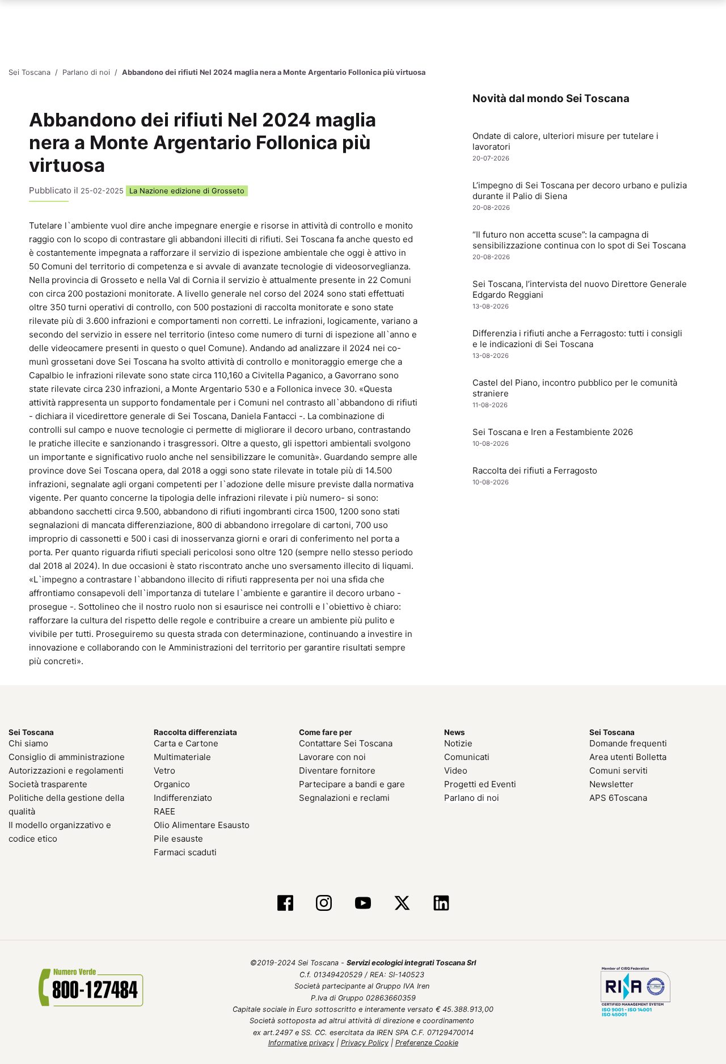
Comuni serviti (618, 770)
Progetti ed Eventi (480, 784)
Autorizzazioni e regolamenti (66, 770)
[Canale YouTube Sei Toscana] (363, 904)
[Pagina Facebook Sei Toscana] (285, 904)
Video (455, 770)
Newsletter (611, 784)
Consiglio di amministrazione (67, 756)
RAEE (164, 811)
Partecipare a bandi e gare (352, 784)
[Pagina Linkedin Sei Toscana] (441, 904)
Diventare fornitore (337, 770)
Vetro (164, 770)
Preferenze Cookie (426, 1042)
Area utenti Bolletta (627, 756)
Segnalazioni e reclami (344, 797)
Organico (172, 784)
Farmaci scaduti (185, 852)
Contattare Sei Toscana (345, 743)
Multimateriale (182, 756)
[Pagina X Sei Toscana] (402, 904)
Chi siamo (28, 743)
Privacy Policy (365, 1042)
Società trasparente (48, 784)
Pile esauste (178, 838)
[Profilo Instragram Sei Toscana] (324, 904)
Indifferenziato (183, 797)
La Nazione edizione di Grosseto (186, 191)
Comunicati (466, 756)
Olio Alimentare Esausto (202, 825)
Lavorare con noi (332, 756)
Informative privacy (301, 1042)
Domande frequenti (628, 743)
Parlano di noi (471, 797)
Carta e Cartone (186, 743)
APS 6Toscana (618, 797)
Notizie (458, 743)
